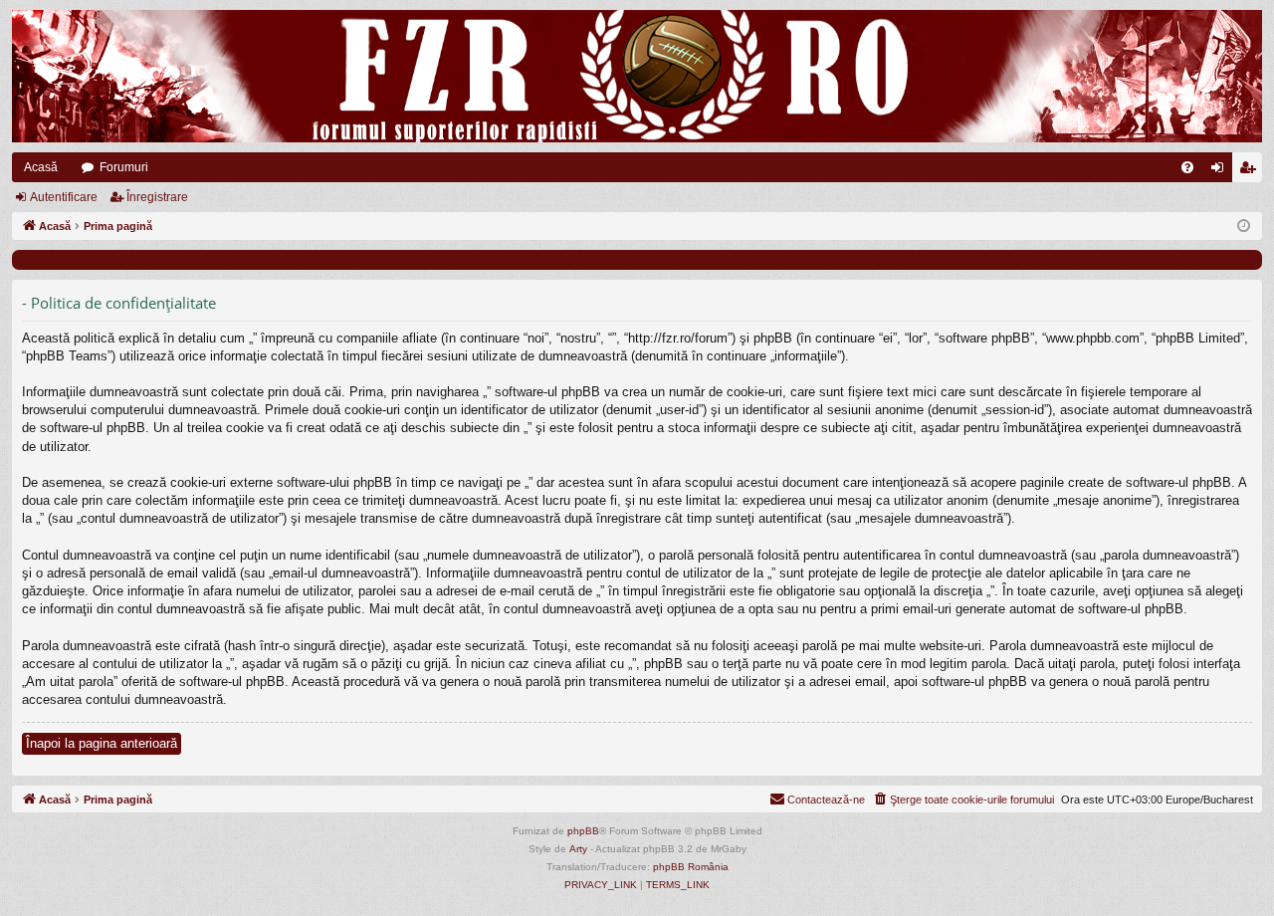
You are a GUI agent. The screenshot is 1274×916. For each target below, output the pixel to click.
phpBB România (691, 866)
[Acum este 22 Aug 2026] (1243, 226)
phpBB (583, 830)
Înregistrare (157, 197)
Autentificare (64, 197)
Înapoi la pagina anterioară (101, 743)
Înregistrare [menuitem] (1251, 171)
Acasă (41, 167)
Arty (578, 848)
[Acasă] (637, 76)
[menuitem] (1187, 167)
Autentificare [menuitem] (1221, 171)
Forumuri (124, 167)
